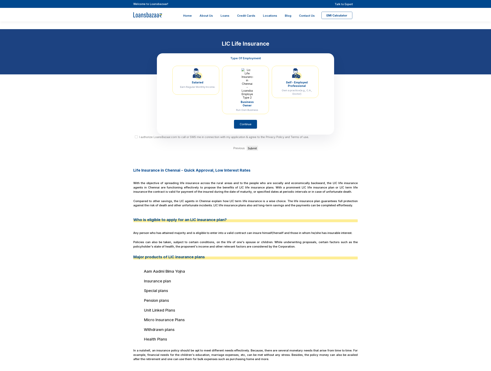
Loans (225, 15)
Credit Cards (246, 15)
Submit (252, 148)
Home (187, 15)
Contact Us (307, 15)
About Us (206, 15)
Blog (288, 15)
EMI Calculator (336, 15)
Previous (239, 148)
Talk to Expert (344, 4)
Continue (245, 124)
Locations (270, 15)
